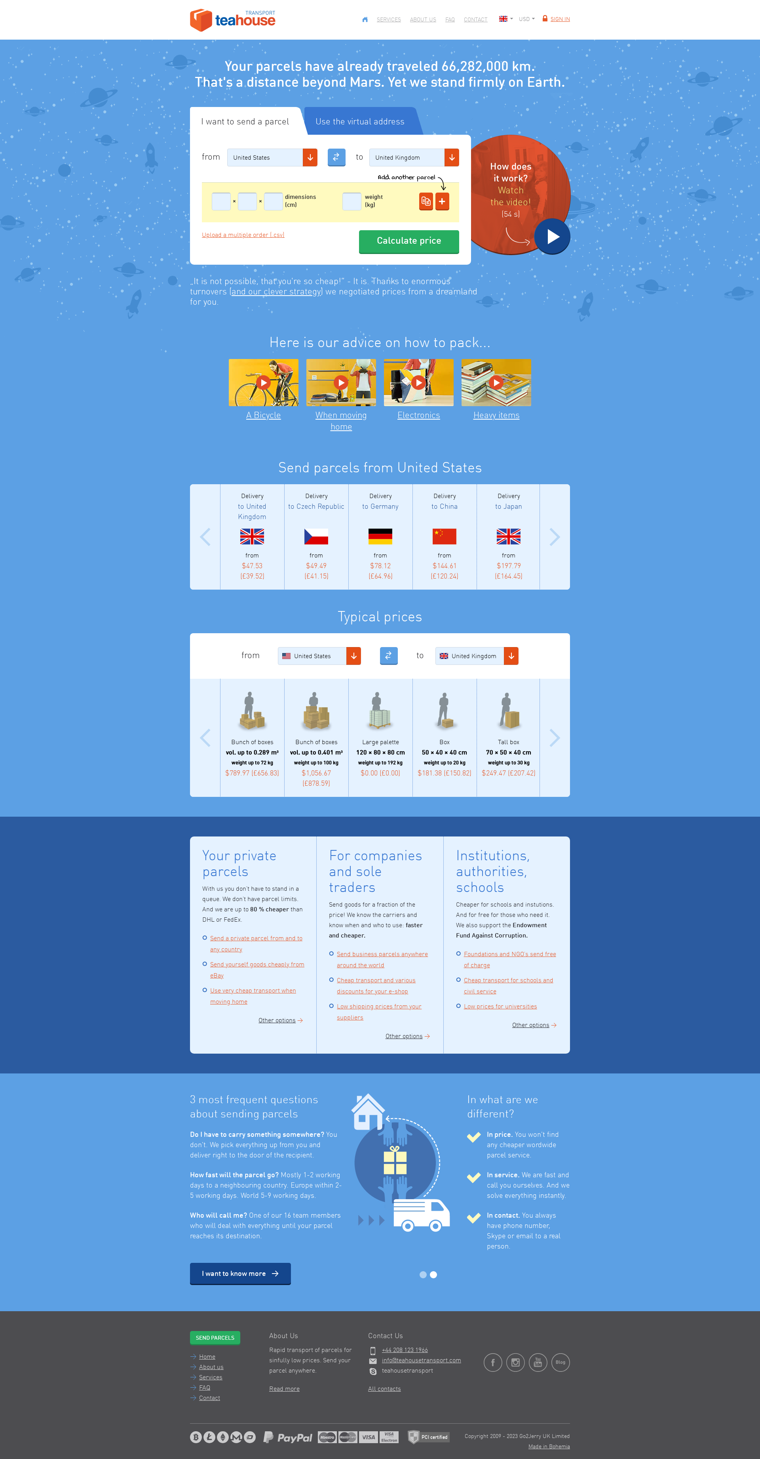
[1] (423, 1274)
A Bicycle (263, 415)
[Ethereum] (223, 1437)
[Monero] (236, 1437)
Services (389, 20)
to (359, 157)
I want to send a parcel (245, 122)
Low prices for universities (500, 1007)
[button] (310, 157)
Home (207, 1357)
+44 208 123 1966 (405, 1350)
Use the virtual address (360, 122)
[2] (433, 1274)
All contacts (384, 1389)
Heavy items (496, 415)
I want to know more (234, 1274)
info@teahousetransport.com (421, 1361)
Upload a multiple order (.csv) (243, 235)
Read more (284, 1389)
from (211, 157)
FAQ (450, 20)
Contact (476, 20)
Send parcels (215, 1338)
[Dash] (250, 1437)
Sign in (560, 19)
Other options (277, 1021)
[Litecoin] (209, 1437)
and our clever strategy (276, 292)
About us (423, 20)
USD (524, 19)
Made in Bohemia (549, 1446)
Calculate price (409, 241)
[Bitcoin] (196, 1437)
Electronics (418, 415)
